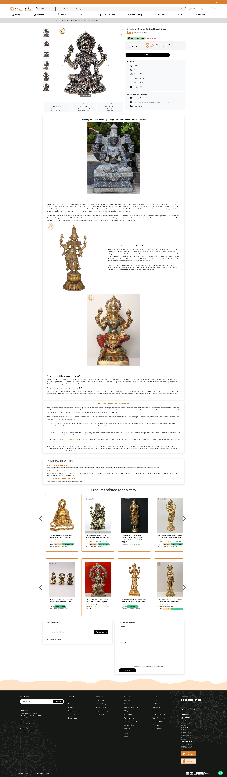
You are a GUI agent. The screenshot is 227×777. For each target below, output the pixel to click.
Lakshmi (96, 21)
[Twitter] (185, 700)
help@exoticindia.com (80, 481)
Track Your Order (159, 718)
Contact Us (157, 700)
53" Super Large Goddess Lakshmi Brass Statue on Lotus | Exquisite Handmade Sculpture (97, 602)
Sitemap (156, 725)
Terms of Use (152, 666)
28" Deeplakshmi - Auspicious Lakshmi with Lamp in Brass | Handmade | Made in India (170, 602)
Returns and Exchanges (143, 102)
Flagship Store (185, 717)
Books (70, 704)
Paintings (71, 714)
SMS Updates (157, 729)
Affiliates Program (159, 714)
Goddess (88, 21)
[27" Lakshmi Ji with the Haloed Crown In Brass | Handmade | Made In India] (134, 597)
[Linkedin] (196, 700)
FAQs (126, 704)
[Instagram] (192, 700)
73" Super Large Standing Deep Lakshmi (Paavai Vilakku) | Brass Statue (132, 537)
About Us (127, 700)
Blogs (126, 711)
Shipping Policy (102, 711)
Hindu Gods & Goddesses (75, 21)
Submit (127, 670)
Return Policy (72, 475)
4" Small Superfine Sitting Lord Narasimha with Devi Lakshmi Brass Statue (97, 537)
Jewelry (70, 707)
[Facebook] (182, 700)
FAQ (215, 2)
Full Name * (122, 643)
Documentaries (130, 714)
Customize (156, 704)
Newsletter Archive (131, 707)
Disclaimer (100, 700)
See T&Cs (60, 110)
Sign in (197, 2)
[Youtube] (199, 700)
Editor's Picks (129, 725)
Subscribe (58, 701)
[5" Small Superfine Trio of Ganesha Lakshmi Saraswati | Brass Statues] (62, 597)
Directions (183, 725)
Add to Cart (148, 55)
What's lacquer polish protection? (158, 46)
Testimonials (129, 718)
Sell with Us (157, 707)
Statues (62, 21)
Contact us (207, 2)
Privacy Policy (161, 666)
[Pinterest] (189, 700)
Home (56, 21)
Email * (121, 655)
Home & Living (73, 718)
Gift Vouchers (158, 721)
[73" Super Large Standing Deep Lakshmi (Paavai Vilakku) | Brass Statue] (134, 532)
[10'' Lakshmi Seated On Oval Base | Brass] (46, 33)
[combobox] (117, 9)
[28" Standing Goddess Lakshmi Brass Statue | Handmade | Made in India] (170, 532)
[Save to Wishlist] (122, 30)
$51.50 (135, 46)
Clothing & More (74, 711)
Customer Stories (130, 721)
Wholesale (156, 711)
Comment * (122, 626)
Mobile (142, 655)
